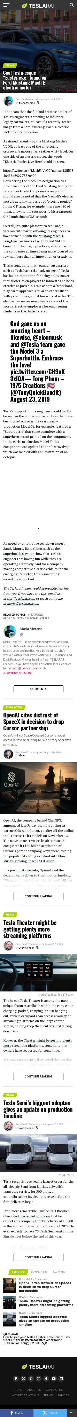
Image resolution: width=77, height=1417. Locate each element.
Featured (36, 614)
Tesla (45, 618)
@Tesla (30, 344)
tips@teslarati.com (21, 598)
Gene (22, 755)
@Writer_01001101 (19, 673)
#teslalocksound (50, 1340)
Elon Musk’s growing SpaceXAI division (34, 858)
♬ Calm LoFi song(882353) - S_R (25, 1343)
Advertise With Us (25, 1395)
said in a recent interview (31, 1216)
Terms (48, 1395)
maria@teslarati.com (22, 603)
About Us (34, 1389)
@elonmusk (47, 337)
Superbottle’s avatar (18, 553)
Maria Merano (27, 102)
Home (18, 1389)
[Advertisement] (38, 499)
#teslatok (32, 1340)
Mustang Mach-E (51, 236)
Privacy (63, 1395)
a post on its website (22, 870)
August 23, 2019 (30, 399)
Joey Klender (26, 947)
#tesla (20, 1340)
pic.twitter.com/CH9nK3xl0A (37, 375)
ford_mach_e (68, 90)
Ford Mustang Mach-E (21, 618)
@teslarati (10, 1334)
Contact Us (54, 1389)
